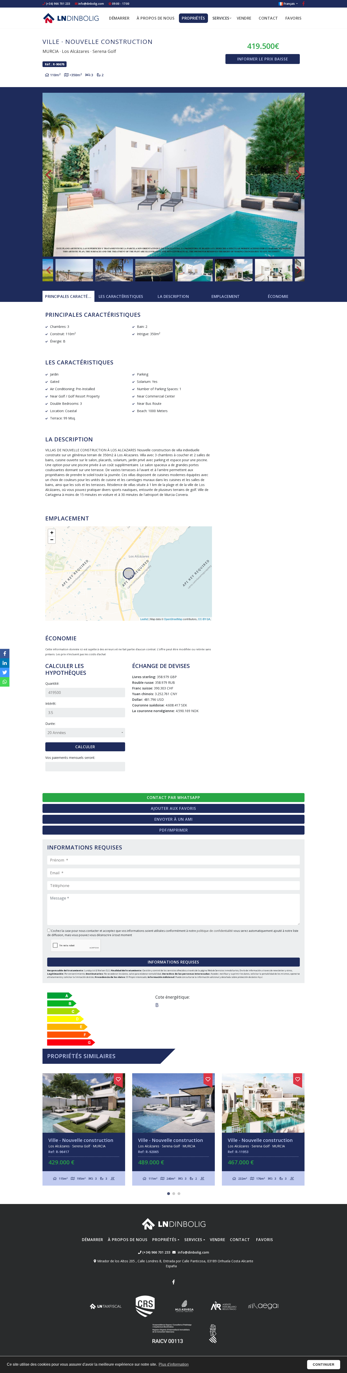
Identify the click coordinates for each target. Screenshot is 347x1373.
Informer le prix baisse (262, 59)
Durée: (50, 723)
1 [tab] (168, 1193)
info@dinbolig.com (91, 4)
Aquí (260, 977)
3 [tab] (179, 1193)
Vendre (244, 18)
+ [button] (51, 533)
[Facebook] (303, 4)
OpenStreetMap (173, 619)
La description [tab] (173, 296)
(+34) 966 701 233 (57, 4)
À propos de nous (155, 18)
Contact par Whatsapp (173, 797)
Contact (268, 18)
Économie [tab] (278, 296)
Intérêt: (50, 703)
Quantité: (52, 683)
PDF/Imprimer (173, 830)
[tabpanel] (83, 1129)
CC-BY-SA (204, 619)
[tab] (68, 296)
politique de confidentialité (215, 931)
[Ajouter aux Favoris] (118, 1078)
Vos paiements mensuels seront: (70, 757)
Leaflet (144, 619)
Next (299, 175)
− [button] (51, 540)
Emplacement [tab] (226, 296)
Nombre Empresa (70, 18)
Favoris (293, 18)
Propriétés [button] (193, 18)
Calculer (85, 746)
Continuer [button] (323, 1364)
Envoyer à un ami (173, 819)
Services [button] (220, 18)
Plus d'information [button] (174, 1364)
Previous (48, 175)
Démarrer (119, 18)
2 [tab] (173, 1193)
